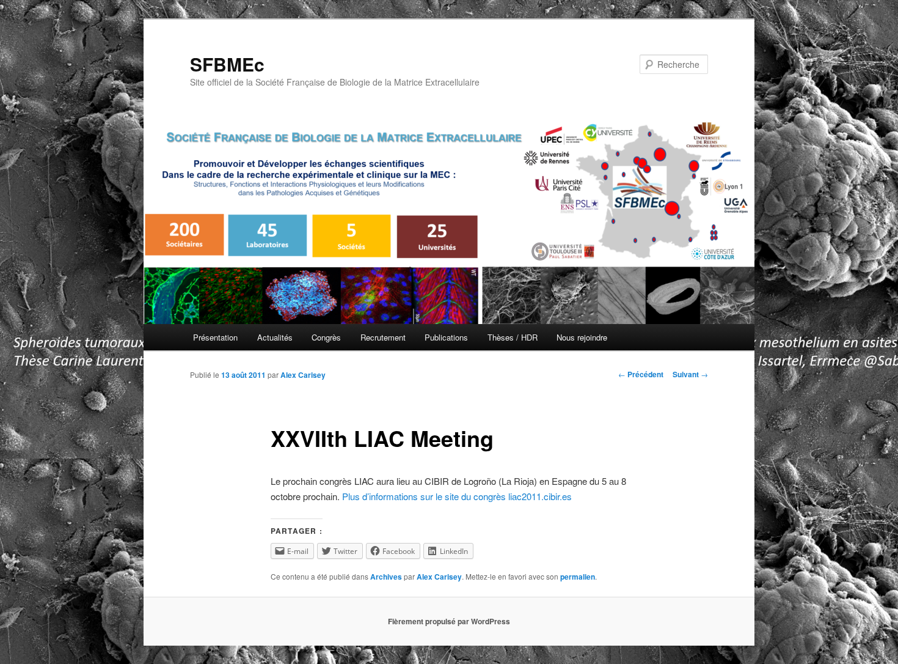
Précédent (640, 374)
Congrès (326, 337)
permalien (577, 576)
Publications (446, 337)
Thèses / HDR (512, 337)
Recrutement (383, 337)
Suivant (690, 374)
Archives (386, 576)
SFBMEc (227, 64)
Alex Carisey (303, 374)
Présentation (215, 337)
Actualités (275, 337)
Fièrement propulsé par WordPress (449, 621)
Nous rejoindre (582, 337)
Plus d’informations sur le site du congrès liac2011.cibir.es (457, 496)
